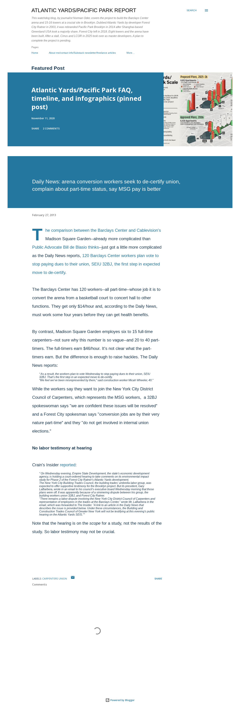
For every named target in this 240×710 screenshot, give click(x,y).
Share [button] (35, 128)
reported (67, 464)
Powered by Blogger (122, 700)
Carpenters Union (54, 578)
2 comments (51, 128)
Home (34, 52)
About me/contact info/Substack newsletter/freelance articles (82, 52)
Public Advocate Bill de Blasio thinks (65, 247)
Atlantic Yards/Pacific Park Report (83, 10)
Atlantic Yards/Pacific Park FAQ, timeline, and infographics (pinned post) (86, 98)
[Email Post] (73, 578)
